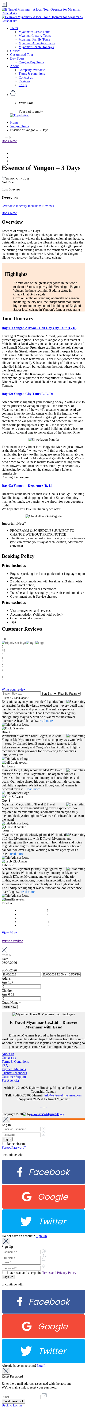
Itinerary (21, 206)
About (14, 66)
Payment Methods (14, 1069)
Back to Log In (12, 1405)
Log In (41, 1365)
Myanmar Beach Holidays (36, 47)
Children (7, 990)
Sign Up (41, 1236)
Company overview (32, 70)
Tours (14, 28)
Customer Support (14, 1077)
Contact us (26, 77)
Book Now (9, 141)
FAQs (23, 85)
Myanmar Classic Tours (34, 32)
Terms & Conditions (15, 1061)
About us (8, 1054)
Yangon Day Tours (31, 62)
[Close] (6, 1119)
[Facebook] (43, 1183)
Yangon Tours (19, 126)
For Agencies (10, 1080)
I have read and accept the (41, 1272)
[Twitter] (43, 1232)
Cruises (15, 51)
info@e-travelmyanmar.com (63, 1095)
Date (5, 959)
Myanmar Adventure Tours (37, 43)
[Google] (43, 1207)
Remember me (16, 1143)
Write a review (12, 941)
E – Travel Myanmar (45, 1114)
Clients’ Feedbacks (14, 1073)
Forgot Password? (14, 1147)
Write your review (14, 689)
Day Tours (17, 58)
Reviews (24, 81)
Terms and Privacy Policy (59, 1272)
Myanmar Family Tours (34, 39)
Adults (6, 978)
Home (14, 122)
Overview (8, 206)
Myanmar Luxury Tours (35, 35)
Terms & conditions (32, 73)
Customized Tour (21, 54)
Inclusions (34, 206)
